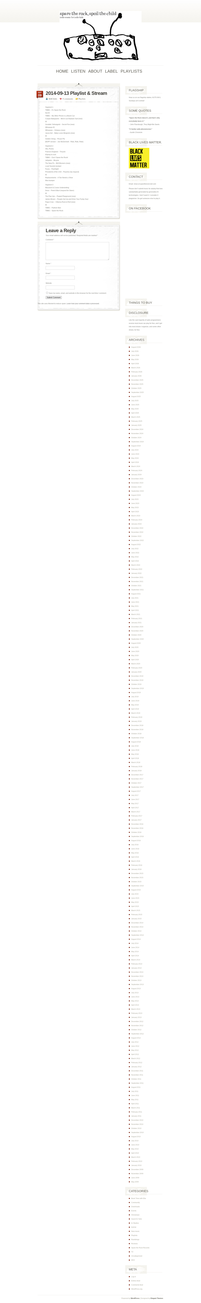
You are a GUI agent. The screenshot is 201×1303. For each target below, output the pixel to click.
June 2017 (135, 799)
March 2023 (135, 516)
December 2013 (137, 972)
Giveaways (135, 1215)
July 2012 (135, 1042)
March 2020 (135, 664)
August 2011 (136, 1087)
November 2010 (137, 1124)
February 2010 (136, 1161)
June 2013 (135, 997)
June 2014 (135, 947)
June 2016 (135, 849)
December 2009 (137, 1169)
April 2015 (135, 906)
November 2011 (137, 1075)
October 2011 (136, 1079)
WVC (133, 1260)
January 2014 (136, 968)
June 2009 (135, 1178)
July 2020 (135, 647)
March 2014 (135, 960)
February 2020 (136, 668)
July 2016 (135, 845)
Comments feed (137, 1285)
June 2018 (135, 750)
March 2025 (135, 417)
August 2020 (136, 643)
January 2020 (136, 672)
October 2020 (136, 635)
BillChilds (53, 98)
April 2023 (135, 512)
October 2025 (136, 388)
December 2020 (137, 627)
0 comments (68, 98)
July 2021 (135, 598)
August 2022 (136, 544)
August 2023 (136, 495)
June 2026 (135, 355)
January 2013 (136, 1017)
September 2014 (137, 935)
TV (132, 1252)
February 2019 (136, 717)
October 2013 (136, 980)
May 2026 (135, 359)
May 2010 (135, 1149)
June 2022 (135, 553)
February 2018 (136, 767)
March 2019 (135, 713)
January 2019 (136, 721)
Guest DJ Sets (136, 1219)
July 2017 (135, 795)
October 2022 (136, 536)
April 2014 (135, 956)
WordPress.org (136, 1289)
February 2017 (136, 816)
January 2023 (136, 524)
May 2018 (135, 754)
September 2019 (137, 688)
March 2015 (135, 910)
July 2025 (135, 401)
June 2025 (135, 405)
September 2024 (137, 442)
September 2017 (137, 787)
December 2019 (137, 676)
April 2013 (135, 1005)
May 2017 (135, 804)
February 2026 (136, 372)
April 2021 (135, 610)
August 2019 (136, 693)
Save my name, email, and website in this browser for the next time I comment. (78, 293)
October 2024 (136, 438)
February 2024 (136, 470)
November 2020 (137, 631)
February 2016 (136, 865)
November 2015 (137, 878)
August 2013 (136, 989)
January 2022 (136, 573)
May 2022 (135, 557)
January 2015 (136, 919)
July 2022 (135, 549)
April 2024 (135, 462)
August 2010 (136, 1137)
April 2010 (135, 1153)
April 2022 (135, 561)
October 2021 (136, 586)
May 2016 (135, 853)
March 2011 (135, 1108)
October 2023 (136, 487)
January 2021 (136, 623)
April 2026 (135, 364)
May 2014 (135, 952)
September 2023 (137, 491)
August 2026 (136, 347)
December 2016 (137, 824)
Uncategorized (136, 1256)
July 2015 (135, 894)
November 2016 (137, 828)
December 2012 (137, 1021)
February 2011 (136, 1112)
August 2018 (136, 742)
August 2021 (136, 594)
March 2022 (135, 565)
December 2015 (137, 873)
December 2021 (137, 577)
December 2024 (137, 429)
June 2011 (135, 1095)
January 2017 (136, 820)
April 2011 (135, 1104)
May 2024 (135, 458)
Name (48, 264)
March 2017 (135, 812)
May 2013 (135, 1001)
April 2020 (135, 660)
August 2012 (136, 1038)
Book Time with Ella (138, 1198)
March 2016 (135, 861)
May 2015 (135, 902)
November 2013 (137, 976)
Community (135, 1202)
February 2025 (136, 421)
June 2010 (135, 1145)
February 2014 (136, 964)
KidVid (133, 1227)
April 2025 (135, 413)
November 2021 (137, 581)
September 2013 (137, 984)
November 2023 (137, 483)
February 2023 (136, 520)
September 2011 (137, 1083)
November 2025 (137, 384)
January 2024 (136, 475)
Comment (50, 240)
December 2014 (137, 923)
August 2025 (136, 396)
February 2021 (136, 618)
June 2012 (135, 1046)
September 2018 (137, 738)
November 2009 (137, 1174)
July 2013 (135, 993)
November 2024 (137, 433)
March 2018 (135, 762)
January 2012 (136, 1067)
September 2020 (137, 639)
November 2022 (137, 532)
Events (133, 1211)
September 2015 (137, 886)
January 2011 (136, 1116)
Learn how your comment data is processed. (83, 304)
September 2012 (137, 1034)
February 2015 (136, 915)
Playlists (81, 98)
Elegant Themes (157, 1298)
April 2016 (135, 857)
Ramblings (135, 1240)
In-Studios (135, 1223)
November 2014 (137, 927)
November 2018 (137, 730)
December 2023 (137, 479)
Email (48, 273)
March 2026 (135, 368)
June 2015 (135, 898)
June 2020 (135, 651)
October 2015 (136, 882)
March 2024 (135, 466)
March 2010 (135, 1157)
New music (135, 1231)
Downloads (135, 1207)
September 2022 (137, 540)
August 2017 (136, 791)
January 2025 (136, 425)
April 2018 (135, 758)
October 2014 (136, 931)
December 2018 (137, 725)
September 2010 (137, 1132)
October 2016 (136, 832)
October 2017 (136, 783)
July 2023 (135, 499)
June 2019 (135, 701)
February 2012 (136, 1063)
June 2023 (135, 503)
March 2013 (135, 1009)
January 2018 (136, 771)
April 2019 (135, 709)
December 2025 (137, 380)
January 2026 (136, 376)
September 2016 (137, 836)
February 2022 (136, 569)
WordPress (135, 1298)
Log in (133, 1277)
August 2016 (136, 841)
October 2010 (136, 1128)
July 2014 (135, 943)
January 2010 (136, 1165)
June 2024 (135, 454)
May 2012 (135, 1050)
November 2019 (137, 680)
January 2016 (136, 869)
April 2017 (135, 808)
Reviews (134, 1244)
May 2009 (135, 1182)
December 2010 (137, 1120)
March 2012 (135, 1058)
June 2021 (135, 602)
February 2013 (136, 1013)
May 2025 (135, 409)
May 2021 (135, 606)
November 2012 (137, 1026)
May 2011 (135, 1100)
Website (49, 283)
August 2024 (136, 446)
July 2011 (134, 1091)
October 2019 (136, 684)
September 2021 (137, 590)
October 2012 (136, 1030)
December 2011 (137, 1071)
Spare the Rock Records (140, 1248)
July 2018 (135, 746)
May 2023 (135, 507)
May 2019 (135, 705)
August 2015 (136, 890)
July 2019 (135, 697)
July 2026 (135, 351)
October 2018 (136, 734)
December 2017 (137, 775)
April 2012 (135, 1054)
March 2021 (135, 614)
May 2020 (135, 656)
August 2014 (136, 939)
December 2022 (137, 528)
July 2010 (135, 1141)
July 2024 (135, 450)
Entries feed (135, 1281)
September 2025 (137, 392)
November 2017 (137, 779)
